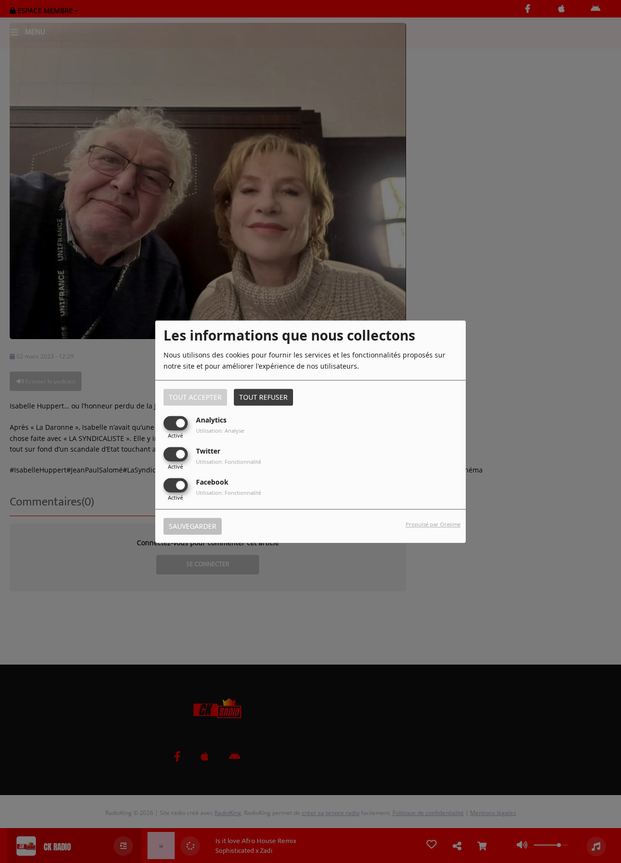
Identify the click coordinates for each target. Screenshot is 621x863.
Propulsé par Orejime (433, 524)
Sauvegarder (192, 526)
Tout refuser (263, 397)
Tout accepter (195, 397)
